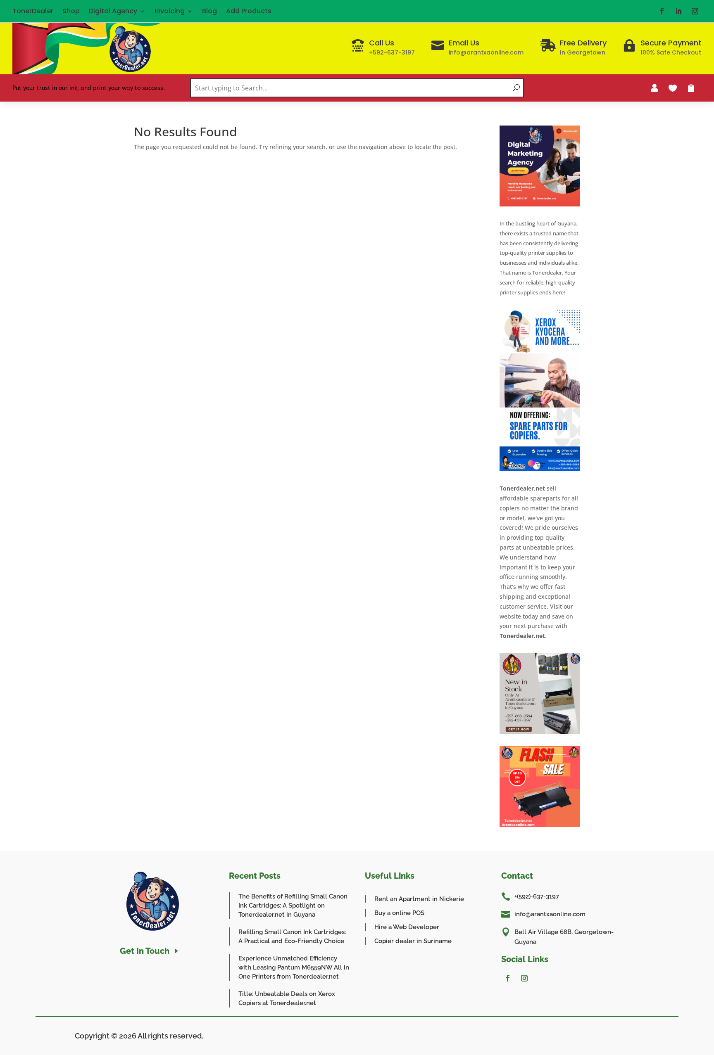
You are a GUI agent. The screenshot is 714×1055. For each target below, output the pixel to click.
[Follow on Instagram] (695, 11)
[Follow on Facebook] (662, 11)
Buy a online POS (399, 913)
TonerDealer (32, 11)
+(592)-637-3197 (536, 896)
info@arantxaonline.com (549, 914)
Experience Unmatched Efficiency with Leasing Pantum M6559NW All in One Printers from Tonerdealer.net (293, 967)
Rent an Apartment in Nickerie (419, 899)
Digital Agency (113, 11)
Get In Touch (144, 951)
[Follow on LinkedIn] (678, 11)
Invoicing (170, 11)
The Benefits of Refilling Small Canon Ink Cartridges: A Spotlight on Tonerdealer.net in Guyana (292, 905)
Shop (71, 11)
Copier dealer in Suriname (413, 941)
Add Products (248, 11)
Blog (209, 11)
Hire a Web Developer (406, 927)
